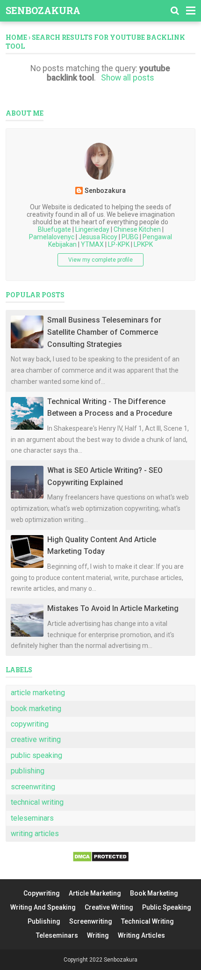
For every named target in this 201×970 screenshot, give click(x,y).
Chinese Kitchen (137, 229)
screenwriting (33, 786)
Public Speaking (166, 907)
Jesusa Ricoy (98, 237)
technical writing (37, 802)
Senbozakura (43, 10)
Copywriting (41, 893)
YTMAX (92, 244)
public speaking (36, 755)
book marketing (36, 708)
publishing (27, 770)
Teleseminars (57, 935)
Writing (98, 935)
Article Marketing (95, 893)
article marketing (38, 692)
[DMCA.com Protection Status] (100, 859)
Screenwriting (90, 921)
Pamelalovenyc (51, 237)
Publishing (44, 921)
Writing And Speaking (43, 907)
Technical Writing (147, 921)
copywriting (30, 724)
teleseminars (32, 818)
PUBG (130, 237)
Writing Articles (141, 935)
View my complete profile (100, 260)
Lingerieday (92, 229)
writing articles (35, 833)
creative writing (36, 739)
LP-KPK (118, 244)
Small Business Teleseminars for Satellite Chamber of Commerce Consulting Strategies (104, 332)
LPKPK (143, 244)
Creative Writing (109, 907)
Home (16, 37)
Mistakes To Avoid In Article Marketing (113, 608)
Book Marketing (154, 893)
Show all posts (127, 77)
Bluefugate (54, 229)
